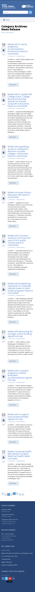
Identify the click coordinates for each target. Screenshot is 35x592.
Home (3, 32)
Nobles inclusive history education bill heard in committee (19, 195)
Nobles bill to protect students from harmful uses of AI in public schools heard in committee (19, 240)
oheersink (12, 56)
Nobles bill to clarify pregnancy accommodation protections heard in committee (18, 49)
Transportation (6, 559)
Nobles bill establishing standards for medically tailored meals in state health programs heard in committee (20, 288)
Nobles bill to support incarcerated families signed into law (18, 416)
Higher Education (6, 562)
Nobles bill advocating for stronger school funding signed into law (20, 334)
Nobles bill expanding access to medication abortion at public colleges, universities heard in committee (18, 151)
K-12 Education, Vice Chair (9, 556)
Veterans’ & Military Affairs (9, 565)
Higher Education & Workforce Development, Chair (17, 553)
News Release (9, 32)
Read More (12, 85)
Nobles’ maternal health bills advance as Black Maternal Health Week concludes (19, 455)
